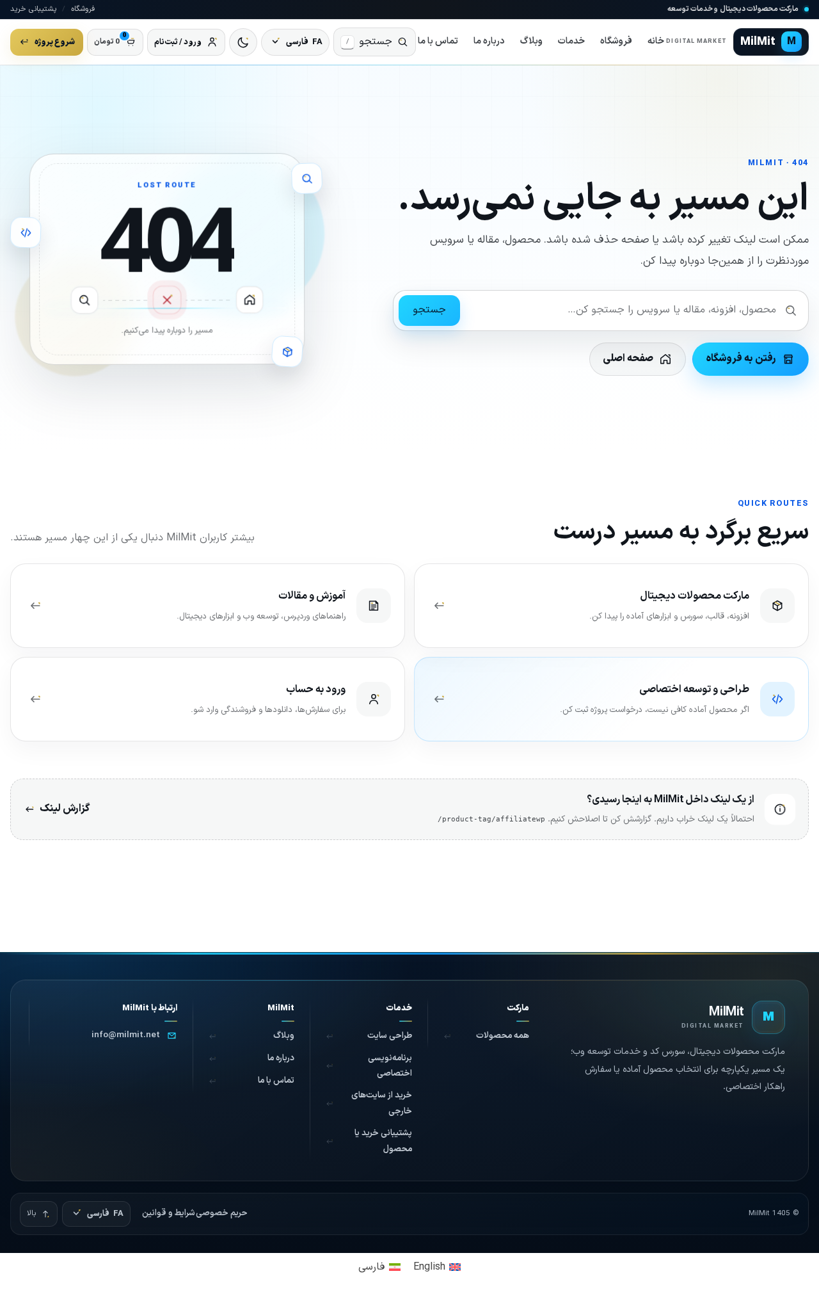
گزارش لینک (65, 808)
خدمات (571, 41)
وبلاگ (531, 41)
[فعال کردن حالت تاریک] (243, 42)
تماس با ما (438, 41)
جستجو (429, 310)
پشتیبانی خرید (33, 9)
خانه (656, 41)
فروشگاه (83, 9)
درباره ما (489, 41)
